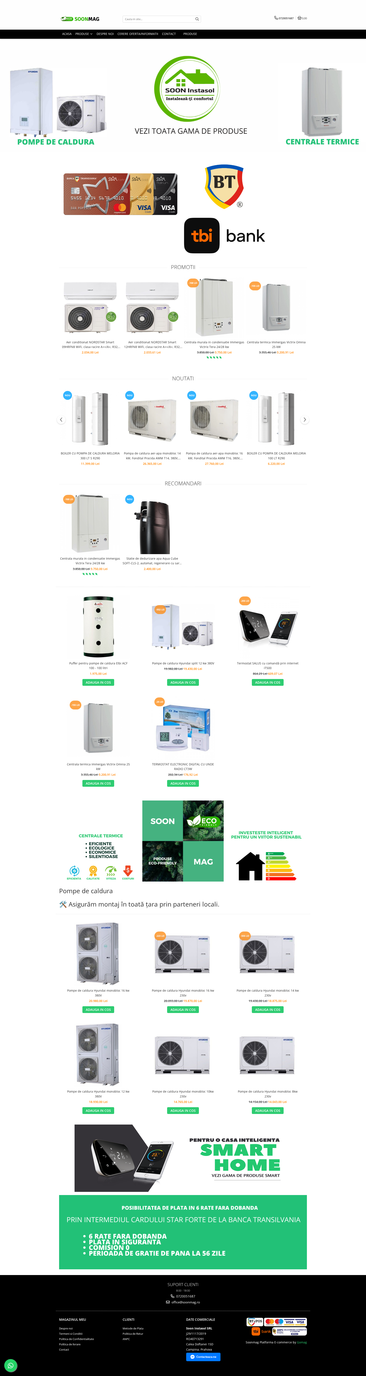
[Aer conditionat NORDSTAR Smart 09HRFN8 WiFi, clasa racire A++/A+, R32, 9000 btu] (90, 307)
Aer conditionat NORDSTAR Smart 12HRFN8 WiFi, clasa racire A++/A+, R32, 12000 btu (152, 344)
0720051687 (185, 1296)
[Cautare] (197, 19)
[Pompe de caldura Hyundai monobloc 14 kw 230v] (267, 954)
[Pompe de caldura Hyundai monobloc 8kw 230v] (267, 1055)
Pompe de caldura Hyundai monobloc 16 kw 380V (98, 992)
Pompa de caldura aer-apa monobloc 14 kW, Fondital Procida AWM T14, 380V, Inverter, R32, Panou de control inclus (152, 456)
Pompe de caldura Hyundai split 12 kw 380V (183, 663)
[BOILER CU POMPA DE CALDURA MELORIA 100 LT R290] (276, 419)
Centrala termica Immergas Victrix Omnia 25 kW (276, 344)
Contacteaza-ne (206, 1356)
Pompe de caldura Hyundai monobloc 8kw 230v (268, 1093)
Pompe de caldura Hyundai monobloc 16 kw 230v (183, 992)
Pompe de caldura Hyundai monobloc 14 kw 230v (268, 992)
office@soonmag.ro (185, 1302)
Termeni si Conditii (70, 1334)
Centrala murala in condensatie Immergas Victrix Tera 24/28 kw (214, 344)
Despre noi (66, 1328)
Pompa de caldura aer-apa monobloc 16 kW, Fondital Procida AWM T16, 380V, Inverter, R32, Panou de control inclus (214, 456)
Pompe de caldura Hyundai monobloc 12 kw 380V (98, 1093)
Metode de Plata (133, 1328)
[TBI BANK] (224, 235)
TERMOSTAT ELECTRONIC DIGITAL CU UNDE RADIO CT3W (183, 766)
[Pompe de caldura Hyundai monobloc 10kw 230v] (183, 1055)
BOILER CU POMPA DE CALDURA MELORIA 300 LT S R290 (90, 455)
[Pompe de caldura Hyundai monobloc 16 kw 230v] (183, 954)
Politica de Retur (133, 1334)
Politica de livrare (69, 1344)
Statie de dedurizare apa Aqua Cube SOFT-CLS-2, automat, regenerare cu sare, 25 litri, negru (152, 561)
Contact (64, 1349)
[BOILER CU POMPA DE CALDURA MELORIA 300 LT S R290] (90, 419)
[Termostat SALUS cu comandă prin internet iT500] (267, 627)
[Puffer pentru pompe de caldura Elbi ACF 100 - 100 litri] (98, 627)
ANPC (126, 1339)
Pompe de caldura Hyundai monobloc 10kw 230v (183, 1093)
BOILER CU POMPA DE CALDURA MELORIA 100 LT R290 (276, 455)
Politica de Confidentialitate (76, 1339)
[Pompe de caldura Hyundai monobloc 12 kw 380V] (98, 1055)
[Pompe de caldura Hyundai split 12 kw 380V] (183, 627)
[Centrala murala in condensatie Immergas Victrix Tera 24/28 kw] (214, 307)
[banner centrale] (183, 76)
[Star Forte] (120, 194)
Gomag (301, 1342)
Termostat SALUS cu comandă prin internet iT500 (267, 665)
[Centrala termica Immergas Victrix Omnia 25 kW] (276, 307)
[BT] (224, 185)
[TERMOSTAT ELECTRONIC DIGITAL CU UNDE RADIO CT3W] (183, 728)
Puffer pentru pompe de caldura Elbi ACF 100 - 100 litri (98, 665)
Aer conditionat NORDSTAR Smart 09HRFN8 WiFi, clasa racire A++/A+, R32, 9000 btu (90, 344)
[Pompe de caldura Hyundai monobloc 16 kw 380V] (98, 954)
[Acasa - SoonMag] (85, 19)
